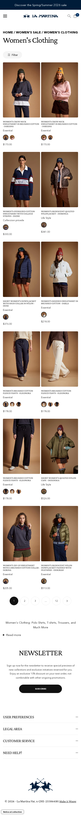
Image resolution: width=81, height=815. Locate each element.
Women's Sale (28, 32)
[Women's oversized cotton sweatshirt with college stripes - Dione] (21, 179)
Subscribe (40, 689)
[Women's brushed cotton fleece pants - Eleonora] (21, 359)
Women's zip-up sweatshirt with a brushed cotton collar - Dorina (21, 567)
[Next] (67, 601)
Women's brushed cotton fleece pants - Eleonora (18, 392)
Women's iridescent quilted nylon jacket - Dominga (57, 212)
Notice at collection (12, 812)
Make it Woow (67, 801)
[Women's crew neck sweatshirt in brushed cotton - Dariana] (21, 90)
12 (56, 600)
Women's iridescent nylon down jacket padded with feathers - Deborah (56, 567)
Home (8, 32)
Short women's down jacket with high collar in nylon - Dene (19, 303)
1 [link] (14, 600)
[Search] (69, 16)
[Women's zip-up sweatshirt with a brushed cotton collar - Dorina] (21, 533)
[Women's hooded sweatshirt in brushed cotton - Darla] (59, 269)
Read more (13, 635)
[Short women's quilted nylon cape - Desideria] (59, 446)
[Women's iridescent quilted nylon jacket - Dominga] (59, 179)
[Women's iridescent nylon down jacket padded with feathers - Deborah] (59, 533)
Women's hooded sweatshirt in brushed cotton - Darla (59, 302)
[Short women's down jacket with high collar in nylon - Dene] (21, 269)
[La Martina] (40, 16)
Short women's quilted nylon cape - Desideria (58, 479)
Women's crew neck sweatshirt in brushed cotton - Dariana (21, 123)
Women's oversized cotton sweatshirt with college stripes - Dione (19, 213)
